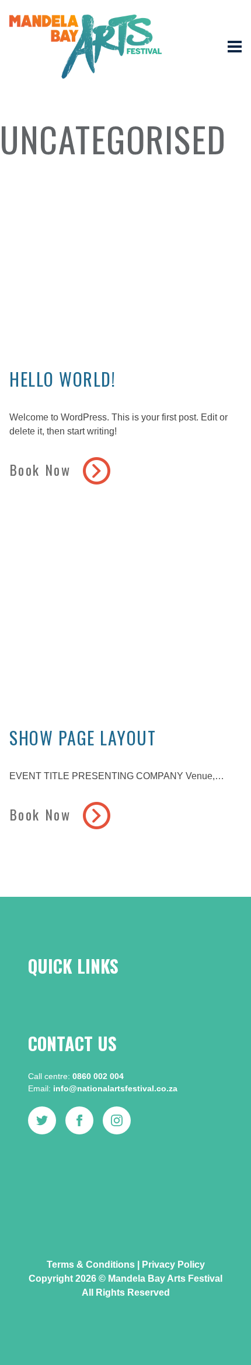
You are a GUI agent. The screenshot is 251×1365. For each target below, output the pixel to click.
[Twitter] (42, 1120)
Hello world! (62, 379)
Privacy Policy (173, 1264)
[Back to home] (85, 47)
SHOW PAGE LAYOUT (82, 737)
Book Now (42, 469)
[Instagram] (117, 1120)
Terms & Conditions (91, 1264)
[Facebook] (79, 1120)
